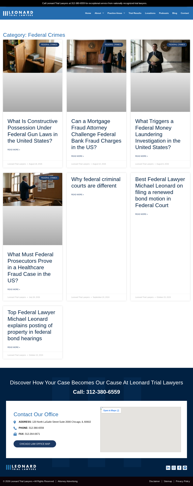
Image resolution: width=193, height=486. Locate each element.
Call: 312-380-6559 (96, 392)
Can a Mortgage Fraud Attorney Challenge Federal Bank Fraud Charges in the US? (96, 134)
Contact (185, 13)
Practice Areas (115, 13)
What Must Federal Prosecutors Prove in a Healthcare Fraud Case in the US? (30, 267)
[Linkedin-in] (168, 468)
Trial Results (135, 13)
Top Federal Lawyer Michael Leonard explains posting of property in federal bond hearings (31, 325)
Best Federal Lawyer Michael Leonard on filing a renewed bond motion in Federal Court (160, 192)
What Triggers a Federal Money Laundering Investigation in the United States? (157, 134)
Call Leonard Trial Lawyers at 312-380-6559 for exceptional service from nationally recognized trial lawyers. (94, 3)
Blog (174, 13)
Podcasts (164, 13)
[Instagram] (174, 468)
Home (88, 13)
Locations (150, 13)
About (98, 13)
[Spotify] (185, 468)
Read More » (14, 150)
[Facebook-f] (179, 468)
